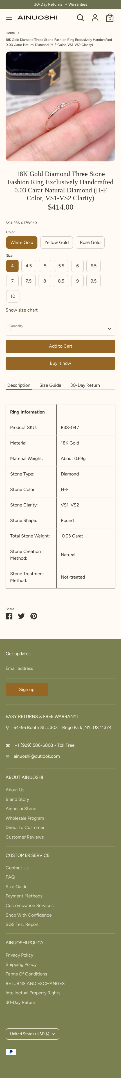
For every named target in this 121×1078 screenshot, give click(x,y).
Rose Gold (90, 242)
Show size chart (22, 310)
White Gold (21, 242)
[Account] (95, 15)
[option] (60, 106)
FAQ (10, 877)
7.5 (29, 281)
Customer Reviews (25, 837)
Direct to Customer (25, 827)
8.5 (61, 281)
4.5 (29, 265)
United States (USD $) (29, 1034)
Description (18, 385)
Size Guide (50, 385)
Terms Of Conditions (26, 974)
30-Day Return (85, 385)
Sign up (26, 689)
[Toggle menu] (9, 17)
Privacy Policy (19, 955)
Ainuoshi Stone (21, 808)
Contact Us (17, 867)
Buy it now (60, 363)
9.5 (94, 281)
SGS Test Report (22, 924)
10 (12, 296)
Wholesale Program (25, 818)
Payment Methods (24, 896)
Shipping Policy (21, 964)
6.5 (94, 265)
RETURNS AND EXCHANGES (35, 983)
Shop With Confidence (29, 915)
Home (10, 33)
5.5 (61, 265)
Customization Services (29, 905)
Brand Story (17, 799)
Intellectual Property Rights (33, 992)
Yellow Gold (56, 242)
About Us (15, 789)
